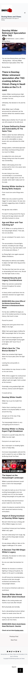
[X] (20, 651)
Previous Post (14, 636)
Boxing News (6, 41)
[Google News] (14, 651)
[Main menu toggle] (25, 12)
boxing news (19, 630)
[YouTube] (9, 651)
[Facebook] (7, 651)
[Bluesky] (18, 651)
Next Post (14, 640)
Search (14, 667)
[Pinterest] (16, 651)
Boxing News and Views (11, 17)
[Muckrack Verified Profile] (11, 651)
